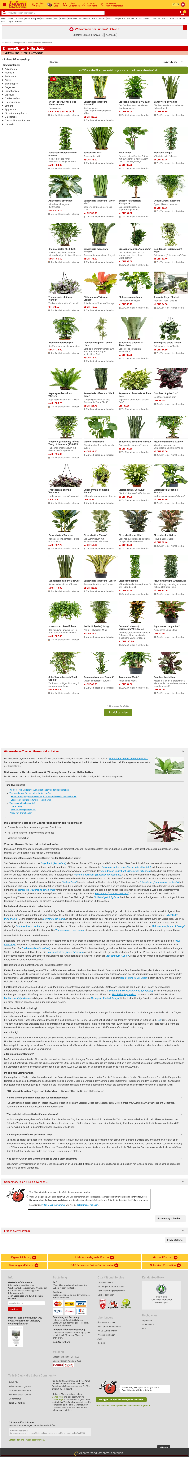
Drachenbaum (12, 102)
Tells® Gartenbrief (17, 1403)
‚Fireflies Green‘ (69, 882)
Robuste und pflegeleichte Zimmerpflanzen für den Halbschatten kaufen (43, 796)
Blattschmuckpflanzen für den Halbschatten (31, 800)
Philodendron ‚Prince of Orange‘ (168, 926)
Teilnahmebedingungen (87, 1205)
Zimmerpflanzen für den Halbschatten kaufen (30, 793)
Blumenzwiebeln (143, 18)
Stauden (131, 18)
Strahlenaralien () (36, 948)
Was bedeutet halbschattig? (22, 803)
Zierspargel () (36, 889)
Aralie (8, 80)
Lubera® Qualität (105, 1282)
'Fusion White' (28, 926)
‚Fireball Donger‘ (105, 998)
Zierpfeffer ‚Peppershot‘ (124, 994)
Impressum (147, 1320)
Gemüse (156, 18)
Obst (56, 18)
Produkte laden (118, 712)
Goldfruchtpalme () (65, 952)
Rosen (110, 18)
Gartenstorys (15, 1399)
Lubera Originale (22, 18)
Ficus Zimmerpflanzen (16, 113)
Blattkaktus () (17, 998)
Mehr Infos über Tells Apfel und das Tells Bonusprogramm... (123, 1405)
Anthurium (10, 76)
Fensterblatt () (112, 893)
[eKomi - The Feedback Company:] (161, 1289)
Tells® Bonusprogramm (20, 1386)
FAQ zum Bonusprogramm (53, 1205)
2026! (10, 18)
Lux (160, 1020)
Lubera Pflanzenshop (17, 59)
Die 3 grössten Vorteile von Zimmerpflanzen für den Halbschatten (39, 790)
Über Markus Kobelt (106, 1322)
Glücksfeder (11, 116)
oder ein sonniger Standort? (23, 809)
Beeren (63, 18)
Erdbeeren (73, 18)
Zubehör (19, 21)
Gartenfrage (57, 1399)
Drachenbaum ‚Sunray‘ (117, 955)
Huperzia (9, 124)
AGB (144, 1328)
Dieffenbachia (12, 98)
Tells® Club (14, 1382)
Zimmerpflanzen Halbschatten (40, 43)
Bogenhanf (10, 87)
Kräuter (102, 18)
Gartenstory (57, 1397)
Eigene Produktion (105, 1295)
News (3, 18)
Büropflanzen (12, 91)
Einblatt (9, 105)
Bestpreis (35, 18)
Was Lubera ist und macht (109, 1326)
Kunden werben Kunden (20, 1394)
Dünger (10, 21)
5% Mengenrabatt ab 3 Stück (110, 1286)
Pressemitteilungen (106, 1335)
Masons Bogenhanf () (97, 874)
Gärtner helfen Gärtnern (20, 1390)
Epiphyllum (11, 109)
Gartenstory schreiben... (170, 1218)
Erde (3, 21)
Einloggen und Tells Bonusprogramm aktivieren (121, 1399)
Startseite (5, 43)
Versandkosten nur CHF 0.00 (66, 1357)
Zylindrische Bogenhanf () (126, 871)
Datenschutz (148, 1324)
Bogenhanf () (53, 863)
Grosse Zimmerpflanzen (17, 120)
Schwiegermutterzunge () (126, 867)
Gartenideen (47, 18)
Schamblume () (131, 990)
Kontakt (101, 1343)
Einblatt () (106, 897)
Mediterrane (84, 18)
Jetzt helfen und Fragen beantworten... (27, 1440)
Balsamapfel (11, 83)
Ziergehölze (120, 18)
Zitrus (94, 18)
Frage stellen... (175, 1240)
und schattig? (17, 806)
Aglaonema (11, 69)
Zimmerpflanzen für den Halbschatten (128, 758)
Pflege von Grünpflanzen (20, 813)
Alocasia (9, 72)
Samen (165, 18)
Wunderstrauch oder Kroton (69, 930)
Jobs (99, 1339)
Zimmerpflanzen (177, 18)
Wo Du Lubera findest (107, 1331)
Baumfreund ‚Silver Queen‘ (134, 977)
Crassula (9, 94)
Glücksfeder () (159, 882)
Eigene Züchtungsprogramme (111, 1291)
